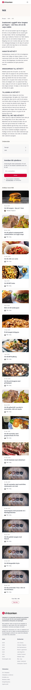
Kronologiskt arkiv (6, 659)
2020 (3, 656)
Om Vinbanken (5, 672)
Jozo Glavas (20, 642)
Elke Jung (19, 659)
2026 (3, 642)
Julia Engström (21, 652)
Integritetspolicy (6, 681)
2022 (3, 652)
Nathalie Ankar (20, 656)
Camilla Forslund (21, 654)
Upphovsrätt (5, 684)
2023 (3, 649)
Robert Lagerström (22, 649)
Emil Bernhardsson (21, 647)
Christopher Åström (22, 663)
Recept (4, 18)
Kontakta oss (5, 677)
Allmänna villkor (6, 679)
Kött (9, 18)
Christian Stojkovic (21, 645)
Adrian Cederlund (21, 661)
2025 (3, 645)
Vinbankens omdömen (7, 674)
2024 (3, 647)
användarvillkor (9, 180)
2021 (3, 654)
